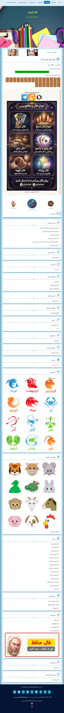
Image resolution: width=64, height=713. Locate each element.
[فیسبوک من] (40, 692)
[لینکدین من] (14, 692)
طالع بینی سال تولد (54, 532)
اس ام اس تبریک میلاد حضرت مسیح (50, 231)
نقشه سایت (24, 701)
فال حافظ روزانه (55, 624)
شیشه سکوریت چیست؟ (53, 601)
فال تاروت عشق (54, 578)
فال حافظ (54, 2)
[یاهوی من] (49, 692)
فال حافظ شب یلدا (54, 627)
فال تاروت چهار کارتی (53, 561)
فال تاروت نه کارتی (54, 571)
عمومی (50, 214)
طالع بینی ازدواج (54, 313)
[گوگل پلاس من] (23, 692)
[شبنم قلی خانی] (13, 53)
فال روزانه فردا (55, 680)
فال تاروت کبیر (55, 547)
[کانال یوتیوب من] (19, 692)
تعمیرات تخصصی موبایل (53, 604)
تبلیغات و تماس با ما (11, 2)
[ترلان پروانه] (32, 53)
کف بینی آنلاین (55, 301)
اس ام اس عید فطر (54, 235)
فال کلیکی (56, 340)
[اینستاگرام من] (36, 692)
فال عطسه (56, 667)
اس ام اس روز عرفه (54, 245)
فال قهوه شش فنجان (53, 288)
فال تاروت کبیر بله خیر (47, 59)
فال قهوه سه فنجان (54, 285)
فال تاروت (47, 2)
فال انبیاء (56, 269)
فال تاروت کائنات (54, 551)
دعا (57, 328)
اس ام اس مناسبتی (22, 2)
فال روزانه (40, 2)
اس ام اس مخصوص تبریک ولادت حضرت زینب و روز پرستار (45, 242)
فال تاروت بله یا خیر (54, 585)
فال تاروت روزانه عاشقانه (52, 582)
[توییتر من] (27, 692)
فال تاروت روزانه (54, 544)
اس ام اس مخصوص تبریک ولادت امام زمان (49, 228)
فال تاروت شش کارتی (53, 568)
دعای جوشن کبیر (54, 325)
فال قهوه (56, 281)
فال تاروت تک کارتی (54, 554)
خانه (59, 2)
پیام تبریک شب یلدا (54, 630)
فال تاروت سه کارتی (54, 557)
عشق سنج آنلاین (54, 353)
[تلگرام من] (45, 692)
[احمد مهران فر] (51, 53)
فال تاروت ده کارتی (54, 575)
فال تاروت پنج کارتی (54, 564)
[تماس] (32, 692)
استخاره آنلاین (32, 2)
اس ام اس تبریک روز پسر (53, 238)
